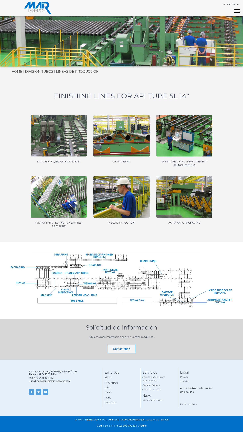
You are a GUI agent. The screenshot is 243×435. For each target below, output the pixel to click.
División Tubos (39, 72)
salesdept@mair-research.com (54, 381)
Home (17, 72)
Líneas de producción (77, 72)
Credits (142, 425)
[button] (237, 11)
